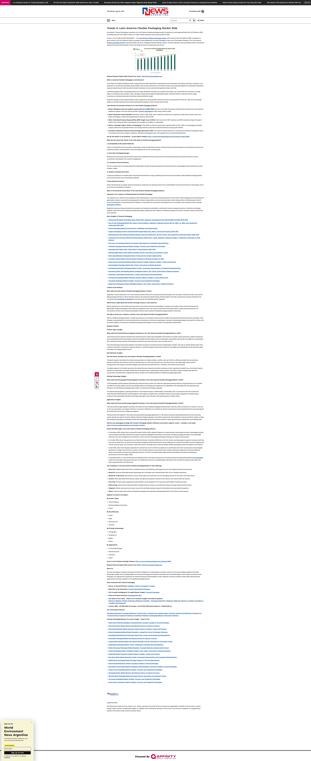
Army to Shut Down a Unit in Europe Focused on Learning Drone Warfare (189, 2)
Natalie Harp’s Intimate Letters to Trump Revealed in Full (26, 2)
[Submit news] (97, 374)
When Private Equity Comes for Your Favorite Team (242, 2)
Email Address (9, 745)
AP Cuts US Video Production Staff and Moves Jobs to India (76, 2)
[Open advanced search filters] (194, 20)
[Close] (31, 722)
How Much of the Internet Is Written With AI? (284, 2)
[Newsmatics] (97, 387)
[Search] (190, 20)
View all (307, 2)
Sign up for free (17, 753)
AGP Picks (5, 2)
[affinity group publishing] (97, 382)
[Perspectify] (97, 378)
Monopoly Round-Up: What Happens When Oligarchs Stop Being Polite (130, 2)
